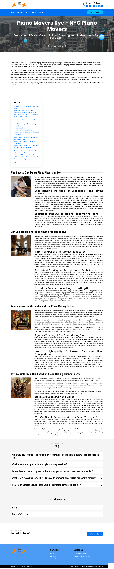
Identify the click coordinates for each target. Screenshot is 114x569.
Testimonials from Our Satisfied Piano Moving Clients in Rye (26, 152)
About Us (20, 12)
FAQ (15, 162)
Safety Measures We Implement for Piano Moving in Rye (25, 138)
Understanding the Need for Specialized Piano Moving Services (25, 112)
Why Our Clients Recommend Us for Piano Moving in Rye (26, 158)
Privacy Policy (15, 566)
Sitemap (23, 566)
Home (13, 12)
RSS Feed (29, 566)
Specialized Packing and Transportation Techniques (23, 129)
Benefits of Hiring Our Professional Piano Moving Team (26, 116)
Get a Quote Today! (94, 12)
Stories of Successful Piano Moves (26, 155)
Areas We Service (31, 12)
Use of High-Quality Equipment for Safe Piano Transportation (26, 146)
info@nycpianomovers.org (83, 556)
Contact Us (42, 12)
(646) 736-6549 (94, 5)
